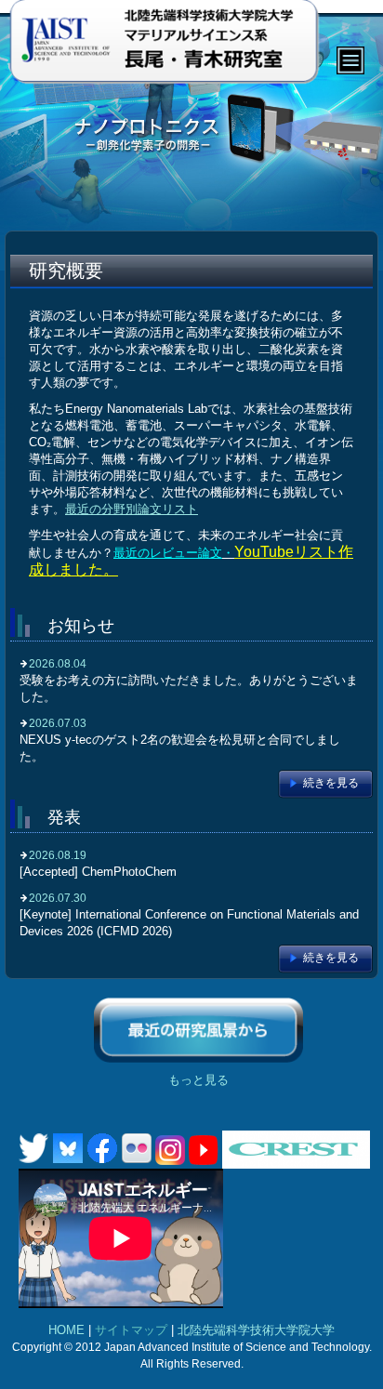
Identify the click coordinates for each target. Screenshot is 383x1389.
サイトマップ (131, 1330)
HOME (66, 1330)
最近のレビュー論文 (167, 553)
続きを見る (331, 782)
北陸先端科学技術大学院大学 (256, 1330)
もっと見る (198, 1080)
